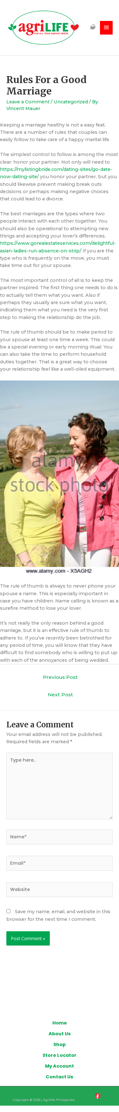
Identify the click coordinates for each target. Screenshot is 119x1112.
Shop (59, 1044)
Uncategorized (71, 102)
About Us (60, 1034)
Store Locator (59, 1055)
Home (59, 1023)
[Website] (59, 891)
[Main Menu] (106, 28)
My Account (59, 1066)
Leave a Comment (28, 102)
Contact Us (59, 1077)
